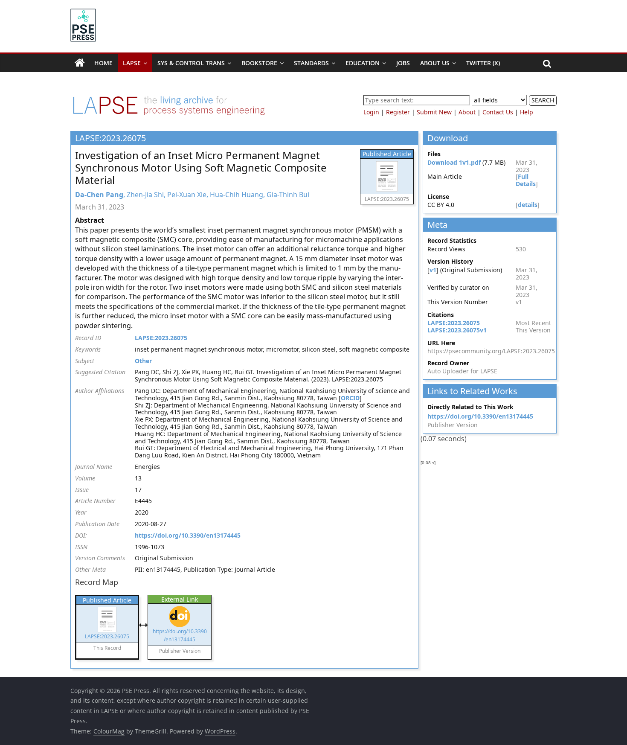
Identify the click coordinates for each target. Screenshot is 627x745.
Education (362, 63)
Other (143, 361)
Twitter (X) (483, 63)
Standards (311, 63)
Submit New (434, 112)
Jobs (403, 63)
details (527, 205)
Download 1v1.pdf (454, 162)
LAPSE (132, 63)
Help (526, 112)
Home (103, 63)
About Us (435, 63)
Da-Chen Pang (99, 194)
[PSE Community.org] (79, 63)
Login (371, 112)
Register (398, 112)
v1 (433, 270)
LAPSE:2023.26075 (161, 338)
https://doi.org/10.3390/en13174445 (188, 535)
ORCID (350, 398)
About (467, 112)
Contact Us (497, 112)
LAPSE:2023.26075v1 (457, 330)
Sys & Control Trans (191, 63)
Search (542, 100)
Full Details (526, 180)
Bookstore (259, 63)
